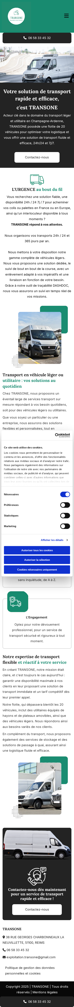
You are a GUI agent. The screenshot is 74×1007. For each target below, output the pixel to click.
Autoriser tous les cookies (37, 550)
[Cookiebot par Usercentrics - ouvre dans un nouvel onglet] (55, 435)
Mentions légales (45, 992)
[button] (37, 38)
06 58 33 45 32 (16, 950)
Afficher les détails (52, 540)
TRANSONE (12, 929)
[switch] (65, 505)
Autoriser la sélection (37, 559)
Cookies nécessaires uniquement (37, 569)
